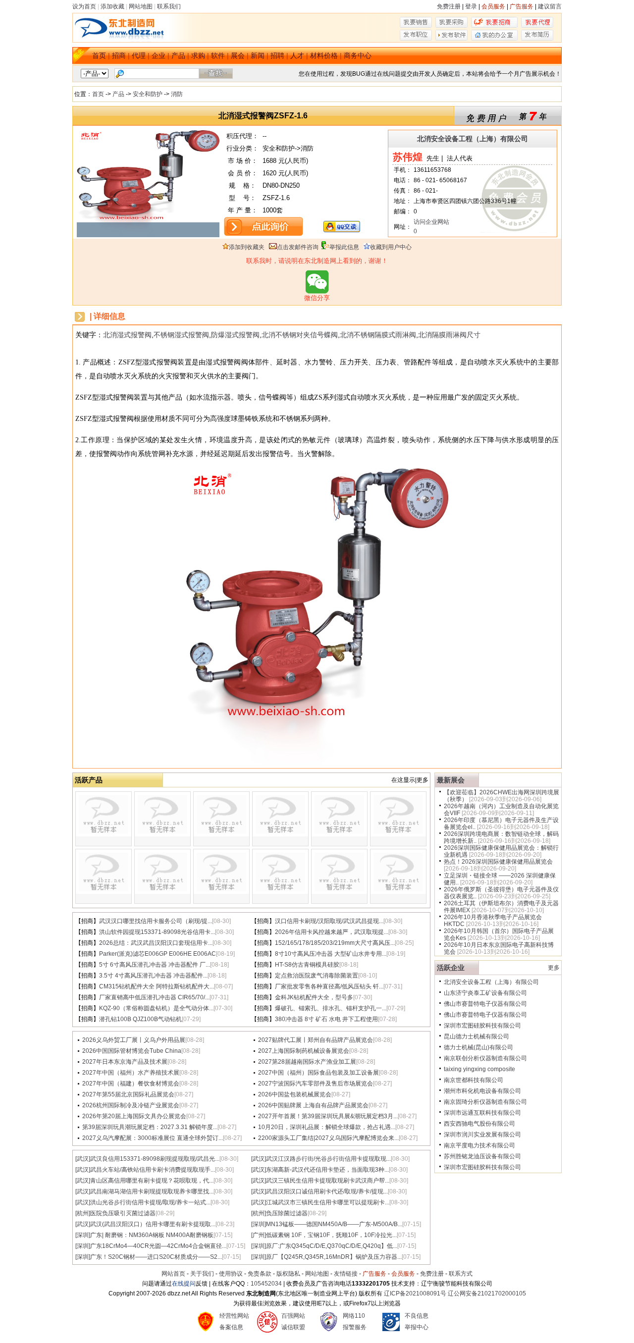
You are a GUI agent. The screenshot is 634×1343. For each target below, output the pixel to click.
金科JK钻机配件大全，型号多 (314, 997)
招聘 (277, 55)
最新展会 (451, 780)
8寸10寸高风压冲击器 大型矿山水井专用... (330, 953)
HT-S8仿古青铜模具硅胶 (307, 964)
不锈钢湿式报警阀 (181, 335)
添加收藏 (112, 6)
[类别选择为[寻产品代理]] (537, 25)
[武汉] (82, 1158)
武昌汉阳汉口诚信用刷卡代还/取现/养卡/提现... (327, 1191)
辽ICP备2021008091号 (415, 1293)
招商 (119, 55)
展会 (238, 55)
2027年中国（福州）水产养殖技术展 (130, 1072)
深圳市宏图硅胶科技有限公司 (482, 1025)
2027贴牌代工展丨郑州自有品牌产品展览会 (315, 1039)
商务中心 (357, 55)
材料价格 (324, 55)
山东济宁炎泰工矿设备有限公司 (485, 992)
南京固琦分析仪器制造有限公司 (485, 1101)
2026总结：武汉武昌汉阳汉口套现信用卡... (155, 942)
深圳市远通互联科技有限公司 (482, 1112)
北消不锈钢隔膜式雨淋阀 (378, 335)
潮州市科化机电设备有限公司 (482, 1090)
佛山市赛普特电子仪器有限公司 (485, 1003)
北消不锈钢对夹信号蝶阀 (300, 335)
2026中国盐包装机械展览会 (294, 1094)
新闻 (257, 55)
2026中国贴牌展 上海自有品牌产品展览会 (313, 1105)
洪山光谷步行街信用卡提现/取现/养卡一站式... (150, 1202)
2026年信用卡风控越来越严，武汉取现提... (331, 932)
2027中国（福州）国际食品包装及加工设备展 (318, 1072)
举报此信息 (344, 247)
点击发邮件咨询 (297, 247)
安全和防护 (147, 94)
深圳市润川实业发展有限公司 (482, 1134)
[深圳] (258, 1224)
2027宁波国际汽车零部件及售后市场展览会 (315, 1083)
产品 (178, 55)
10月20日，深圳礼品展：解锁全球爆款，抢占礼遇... (326, 1127)
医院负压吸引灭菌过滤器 (123, 1213)
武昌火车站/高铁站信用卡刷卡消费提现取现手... (152, 1169)
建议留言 (550, 6)
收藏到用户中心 (391, 247)
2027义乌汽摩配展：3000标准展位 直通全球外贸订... (152, 1138)
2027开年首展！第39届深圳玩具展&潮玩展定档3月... (328, 1116)
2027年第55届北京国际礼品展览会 (128, 1094)
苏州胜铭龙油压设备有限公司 (482, 1156)
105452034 (266, 1283)
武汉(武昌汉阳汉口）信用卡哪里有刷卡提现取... (152, 1224)
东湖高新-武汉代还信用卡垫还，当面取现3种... (327, 1169)
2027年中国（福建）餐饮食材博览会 (130, 1083)
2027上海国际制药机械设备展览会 (303, 1050)
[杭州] (82, 1213)
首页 (99, 55)
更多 (554, 967)
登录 (471, 6)
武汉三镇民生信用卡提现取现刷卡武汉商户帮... (327, 1180)
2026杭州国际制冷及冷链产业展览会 (130, 1105)
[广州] (258, 1235)
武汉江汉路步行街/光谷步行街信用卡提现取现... (328, 1158)
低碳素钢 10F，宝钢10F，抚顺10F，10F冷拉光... (331, 1235)
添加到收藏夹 (246, 247)
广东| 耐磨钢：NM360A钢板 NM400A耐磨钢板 (151, 1235)
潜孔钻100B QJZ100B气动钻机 (140, 1019)
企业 (158, 55)
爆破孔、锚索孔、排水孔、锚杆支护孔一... (330, 1008)
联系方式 (461, 1273)
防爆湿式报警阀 (235, 335)
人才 (297, 55)
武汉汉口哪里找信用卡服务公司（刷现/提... (155, 921)
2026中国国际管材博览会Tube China (131, 1050)
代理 (139, 55)
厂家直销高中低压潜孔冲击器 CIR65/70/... (154, 997)
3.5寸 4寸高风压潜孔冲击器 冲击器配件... (153, 975)
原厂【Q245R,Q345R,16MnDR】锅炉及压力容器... (334, 1256)
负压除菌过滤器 (287, 1213)
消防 (177, 94)
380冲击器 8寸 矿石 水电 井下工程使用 (326, 1019)
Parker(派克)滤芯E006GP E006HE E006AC (157, 953)
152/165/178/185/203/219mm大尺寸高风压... (335, 942)
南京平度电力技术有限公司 (479, 1145)
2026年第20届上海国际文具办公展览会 (134, 1116)
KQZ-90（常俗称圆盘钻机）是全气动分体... (156, 1008)
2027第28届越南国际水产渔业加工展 (307, 1061)
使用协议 (231, 1273)
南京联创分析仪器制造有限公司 (485, 1058)
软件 (218, 55)
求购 (198, 55)
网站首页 (173, 1273)
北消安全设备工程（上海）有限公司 (472, 139)
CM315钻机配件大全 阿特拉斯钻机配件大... (156, 986)
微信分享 (317, 298)
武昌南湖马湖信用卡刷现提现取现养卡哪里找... (151, 1191)
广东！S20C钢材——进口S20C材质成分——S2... (156, 1256)
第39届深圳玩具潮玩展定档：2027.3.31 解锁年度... (149, 1127)
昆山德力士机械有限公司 (476, 1036)
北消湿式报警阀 (127, 335)
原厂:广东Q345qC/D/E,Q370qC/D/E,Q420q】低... (331, 1245)
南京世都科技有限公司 (473, 1080)
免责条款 (259, 1273)
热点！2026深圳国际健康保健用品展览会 (498, 861)
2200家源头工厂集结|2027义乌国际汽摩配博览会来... (328, 1138)
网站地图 (141, 6)
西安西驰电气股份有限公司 (479, 1123)
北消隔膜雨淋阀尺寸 (449, 335)
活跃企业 (451, 968)
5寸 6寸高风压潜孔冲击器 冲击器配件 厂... (154, 964)
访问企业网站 (431, 221)
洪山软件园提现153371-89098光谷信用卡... (157, 932)
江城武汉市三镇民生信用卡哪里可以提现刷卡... (327, 1202)
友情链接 (346, 1273)
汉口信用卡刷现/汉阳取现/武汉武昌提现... (329, 921)
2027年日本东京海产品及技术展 (124, 1061)
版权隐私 (288, 1273)
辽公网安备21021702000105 (487, 1293)
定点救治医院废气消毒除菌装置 (316, 975)
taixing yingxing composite (479, 1069)
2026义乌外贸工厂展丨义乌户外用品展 (133, 1039)
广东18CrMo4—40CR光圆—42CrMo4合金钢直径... (158, 1245)
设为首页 (84, 6)
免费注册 (449, 6)
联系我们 (169, 6)
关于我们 (202, 1273)
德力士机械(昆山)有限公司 (478, 1047)
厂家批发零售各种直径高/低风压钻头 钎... (329, 986)
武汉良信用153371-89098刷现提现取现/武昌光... (154, 1158)
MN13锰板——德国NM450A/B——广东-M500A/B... (334, 1224)
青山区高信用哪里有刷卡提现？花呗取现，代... (151, 1180)
